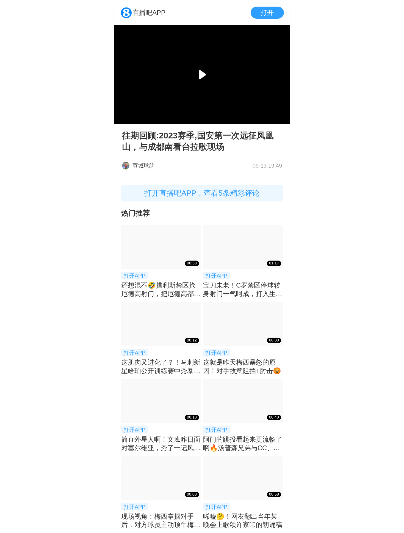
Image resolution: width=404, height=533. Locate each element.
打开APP (134, 275)
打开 (267, 12)
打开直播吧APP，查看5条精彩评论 (202, 193)
